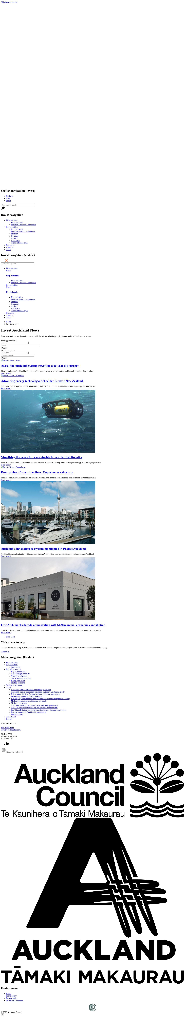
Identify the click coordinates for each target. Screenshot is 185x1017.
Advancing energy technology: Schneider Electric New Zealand (42, 381)
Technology (16, 667)
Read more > (6, 373)
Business (9, 196)
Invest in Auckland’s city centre (23, 225)
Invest (8, 201)
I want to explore (7, 350)
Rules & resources (13, 669)
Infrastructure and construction (23, 231)
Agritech (14, 238)
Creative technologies (19, 243)
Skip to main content (9, 2)
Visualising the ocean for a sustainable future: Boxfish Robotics (41, 457)
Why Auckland (12, 220)
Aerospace (15, 240)
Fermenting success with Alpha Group (26, 696)
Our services (11, 717)
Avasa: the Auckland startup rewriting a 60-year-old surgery (40, 365)
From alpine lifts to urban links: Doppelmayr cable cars (37, 472)
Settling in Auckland (14, 685)
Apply (4, 348)
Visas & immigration (19, 676)
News (8, 250)
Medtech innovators (19, 703)
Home (8, 270)
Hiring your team (18, 680)
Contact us (5, 652)
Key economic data (18, 671)
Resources (10, 245)
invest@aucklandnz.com (11, 730)
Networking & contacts (20, 674)
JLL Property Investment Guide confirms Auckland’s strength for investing (40, 699)
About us (9, 247)
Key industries (11, 227)
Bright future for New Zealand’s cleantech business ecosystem (35, 694)
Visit (8, 198)
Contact (9, 719)
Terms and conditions (14, 1000)
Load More (10, 637)
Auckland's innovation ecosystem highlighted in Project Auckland (43, 548)
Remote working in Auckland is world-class (28, 712)
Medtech (14, 234)
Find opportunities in (9, 340)
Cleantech (15, 236)
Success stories (17, 714)
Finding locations (18, 683)
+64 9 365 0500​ (7, 727)
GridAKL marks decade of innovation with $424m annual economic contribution (53, 625)
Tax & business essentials (21, 678)
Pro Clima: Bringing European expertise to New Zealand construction (38, 710)
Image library (11, 996)
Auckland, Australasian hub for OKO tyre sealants (31, 690)
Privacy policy (11, 998)
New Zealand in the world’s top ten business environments (34, 708)
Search (3, 345)
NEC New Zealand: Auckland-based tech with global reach (34, 705)
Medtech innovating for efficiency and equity (29, 701)
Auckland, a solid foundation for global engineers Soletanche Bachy (38, 692)
